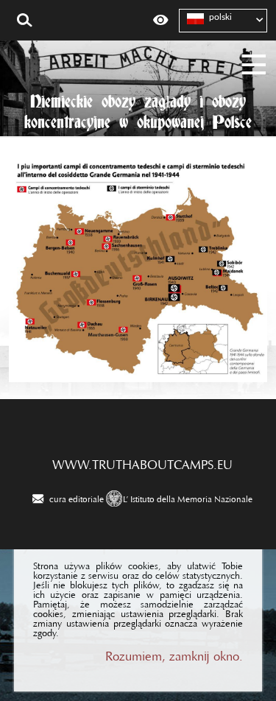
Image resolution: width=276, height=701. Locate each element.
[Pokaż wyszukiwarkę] (24, 21)
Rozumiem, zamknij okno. (174, 653)
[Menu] (254, 62)
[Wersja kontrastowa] (161, 21)
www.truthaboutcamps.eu (142, 461)
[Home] (138, 54)
